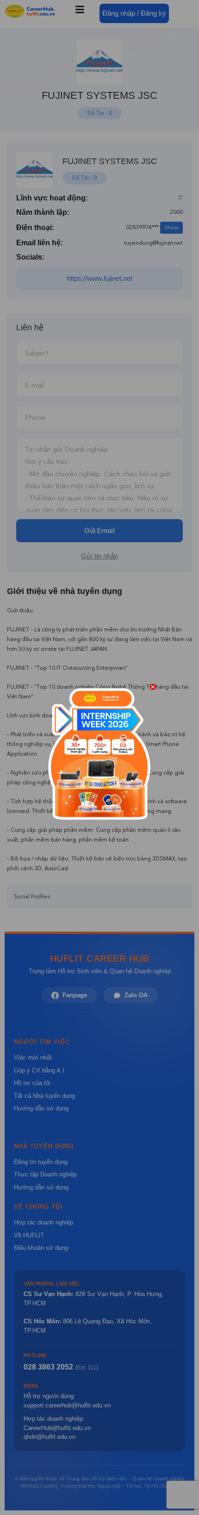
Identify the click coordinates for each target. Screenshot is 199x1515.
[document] (99, 757)
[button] (152, 687)
